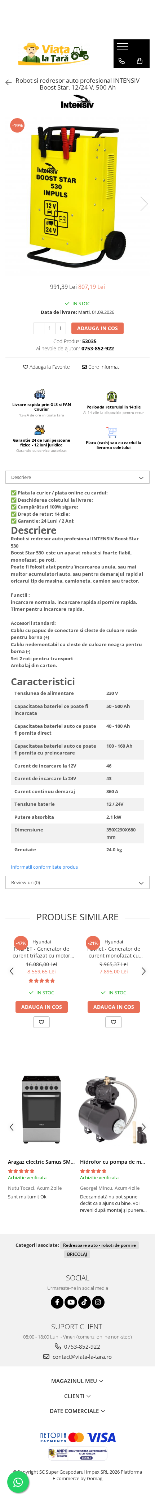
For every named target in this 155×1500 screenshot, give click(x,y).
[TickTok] (84, 1302)
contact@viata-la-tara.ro (81, 1356)
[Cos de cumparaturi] (139, 61)
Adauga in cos (97, 328)
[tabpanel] (77, 196)
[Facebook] (57, 1302)
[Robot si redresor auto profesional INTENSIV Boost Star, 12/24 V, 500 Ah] (77, 196)
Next (144, 203)
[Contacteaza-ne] (122, 61)
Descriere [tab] (21, 477)
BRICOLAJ (77, 1254)
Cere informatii (104, 366)
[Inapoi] (5, 82)
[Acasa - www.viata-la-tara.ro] (54, 54)
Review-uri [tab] (25, 882)
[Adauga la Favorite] (41, 1022)
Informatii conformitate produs (44, 867)
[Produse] (123, 48)
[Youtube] (71, 1302)
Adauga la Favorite (49, 366)
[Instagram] (98, 1302)
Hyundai (41, 941)
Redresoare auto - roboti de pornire (99, 1245)
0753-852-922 (81, 1346)
